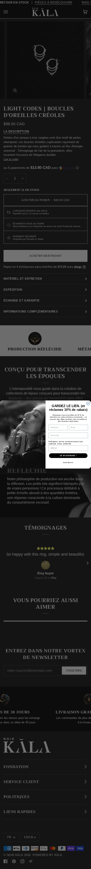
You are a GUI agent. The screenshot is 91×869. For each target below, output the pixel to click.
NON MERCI (68, 462)
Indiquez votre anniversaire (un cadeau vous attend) (66, 442)
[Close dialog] (88, 403)
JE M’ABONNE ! (68, 455)
